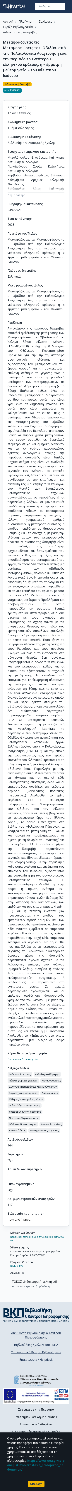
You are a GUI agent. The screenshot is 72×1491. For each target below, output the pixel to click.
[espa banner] (36, 1396)
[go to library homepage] (36, 1315)
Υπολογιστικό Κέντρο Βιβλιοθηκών (36, 1352)
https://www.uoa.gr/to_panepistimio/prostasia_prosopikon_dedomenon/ (36, 1465)
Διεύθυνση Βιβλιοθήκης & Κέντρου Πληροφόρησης (36, 1335)
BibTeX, (14, 1266)
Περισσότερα (16, 195)
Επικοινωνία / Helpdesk (36, 1360)
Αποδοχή (36, 1484)
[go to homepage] (14, 6)
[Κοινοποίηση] (67, 88)
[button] (20, 1074)
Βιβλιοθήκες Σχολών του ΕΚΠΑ (36, 1345)
